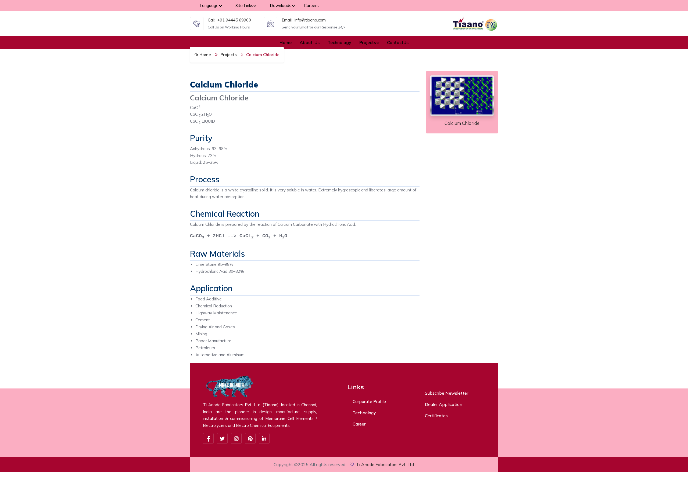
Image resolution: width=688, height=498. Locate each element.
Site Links (244, 5)
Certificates (436, 415)
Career (359, 424)
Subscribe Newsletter (446, 393)
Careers (311, 5)
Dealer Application (443, 404)
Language (209, 5)
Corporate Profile (369, 401)
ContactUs (397, 42)
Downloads (280, 5)
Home (286, 42)
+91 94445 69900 (234, 20)
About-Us (310, 42)
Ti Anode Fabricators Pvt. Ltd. (385, 464)
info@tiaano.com (310, 20)
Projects (367, 42)
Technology (339, 42)
